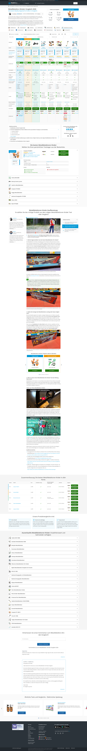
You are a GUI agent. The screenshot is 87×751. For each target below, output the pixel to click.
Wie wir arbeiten (31, 727)
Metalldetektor (36, 235)
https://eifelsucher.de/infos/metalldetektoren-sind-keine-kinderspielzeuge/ (41, 469)
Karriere (29, 731)
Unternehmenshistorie (32, 729)
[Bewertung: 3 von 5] (70, 129)
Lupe (30, 438)
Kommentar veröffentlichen (43, 644)
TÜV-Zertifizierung (31, 738)
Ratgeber (29, 735)
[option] (24, 708)
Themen (29, 736)
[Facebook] (62, 34)
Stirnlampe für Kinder (35, 275)
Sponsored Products (31, 742)
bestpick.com (49, 739)
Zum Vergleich (21, 712)
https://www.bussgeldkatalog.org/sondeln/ (43, 458)
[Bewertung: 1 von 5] (67, 129)
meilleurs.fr (42, 737)
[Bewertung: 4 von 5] (72, 129)
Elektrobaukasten (61, 703)
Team (29, 730)
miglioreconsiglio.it (43, 736)
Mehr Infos (56, 0)
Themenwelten (30, 733)
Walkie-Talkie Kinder (21, 703)
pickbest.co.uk (42, 739)
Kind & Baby (17, 6)
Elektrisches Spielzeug (22, 6)
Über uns (29, 726)
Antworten (63, 657)
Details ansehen (71, 19)
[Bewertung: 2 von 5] (69, 129)
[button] (39, 374)
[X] (65, 34)
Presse (29, 734)
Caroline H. (15, 218)
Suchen (75, 3)
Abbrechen (53, 644)
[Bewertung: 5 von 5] (74, 129)
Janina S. (14, 231)
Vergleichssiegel (30, 743)
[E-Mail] (59, 34)
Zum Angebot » (20, 108)
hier (69, 731)
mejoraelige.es (48, 737)
